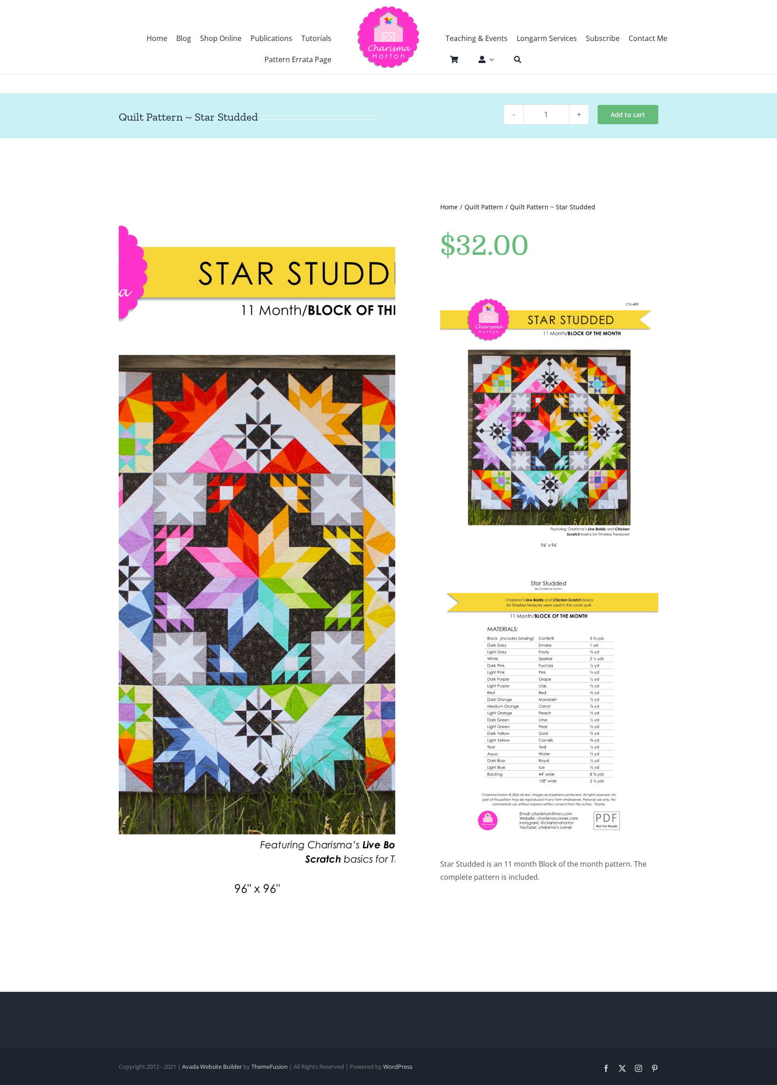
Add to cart (628, 114)
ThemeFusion (269, 1066)
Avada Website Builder (212, 1066)
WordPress (397, 1066)
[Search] (513, 59)
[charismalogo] (388, 9)
